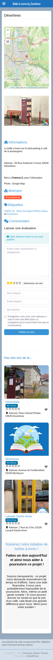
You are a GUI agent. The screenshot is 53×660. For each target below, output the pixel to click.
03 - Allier (17, 211)
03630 (7, 211)
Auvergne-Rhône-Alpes (35, 211)
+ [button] (8, 30)
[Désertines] (26, 56)
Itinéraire (15, 191)
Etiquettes (15, 205)
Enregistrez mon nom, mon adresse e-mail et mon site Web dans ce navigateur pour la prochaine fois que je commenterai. (28, 321)
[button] (7, 111)
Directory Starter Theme (35, 653)
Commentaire (19, 221)
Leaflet (12, 87)
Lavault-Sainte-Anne (18, 516)
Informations (18, 142)
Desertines (12, 214)
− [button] (8, 34)
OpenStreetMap (32, 87)
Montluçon (12, 459)
